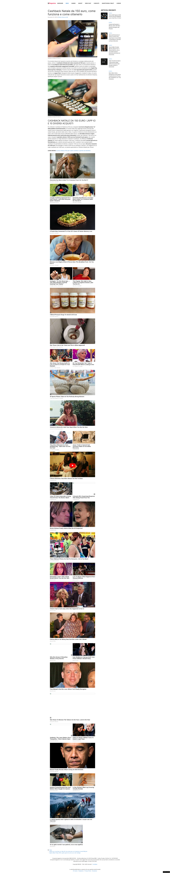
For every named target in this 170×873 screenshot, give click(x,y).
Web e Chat (88, 3)
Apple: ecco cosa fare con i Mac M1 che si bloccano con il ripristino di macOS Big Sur (68, 851)
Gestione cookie (166, 871)
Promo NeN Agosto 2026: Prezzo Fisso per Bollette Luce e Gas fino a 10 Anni (115, 16)
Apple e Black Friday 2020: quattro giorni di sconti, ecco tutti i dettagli (64, 852)
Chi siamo (75, 871)
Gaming (73, 3)
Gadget (80, 3)
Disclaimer (94, 871)
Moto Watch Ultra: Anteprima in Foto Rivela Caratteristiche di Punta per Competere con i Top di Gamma (115, 76)
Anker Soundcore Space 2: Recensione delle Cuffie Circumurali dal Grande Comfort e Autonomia (115, 63)
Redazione (81, 871)
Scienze (119, 3)
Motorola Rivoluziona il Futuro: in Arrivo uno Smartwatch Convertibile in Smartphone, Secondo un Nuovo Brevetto (115, 38)
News (67, 3)
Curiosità (96, 3)
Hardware (60, 3)
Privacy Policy (88, 871)
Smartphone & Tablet (108, 3)
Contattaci (95, 864)
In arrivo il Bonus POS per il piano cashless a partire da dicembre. (73, 150)
